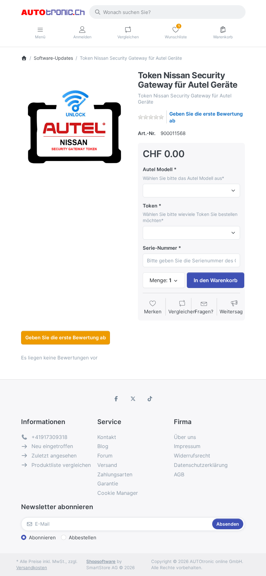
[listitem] (74, 124)
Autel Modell (158, 169)
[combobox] (167, 12)
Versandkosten (31, 567)
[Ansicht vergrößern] (74, 124)
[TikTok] (150, 399)
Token (150, 206)
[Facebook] (116, 399)
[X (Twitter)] (133, 399)
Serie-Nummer (160, 248)
